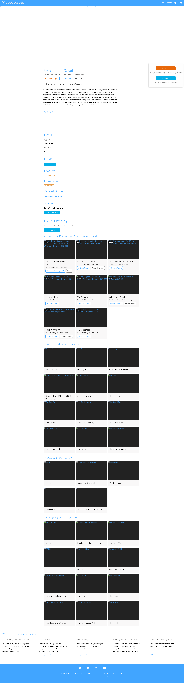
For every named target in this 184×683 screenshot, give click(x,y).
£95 (78, 242)
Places (32, 3)
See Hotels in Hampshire (53, 196)
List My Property (166, 3)
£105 (79, 278)
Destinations (45, 3)
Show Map (50, 165)
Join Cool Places (52, 230)
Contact (106, 673)
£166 (47, 242)
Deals (68, 3)
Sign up (120, 673)
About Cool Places (66, 673)
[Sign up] (174, 2)
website (87, 676)
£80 (78, 311)
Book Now (166, 68)
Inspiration (57, 3)
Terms (99, 673)
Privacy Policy (90, 673)
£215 (47, 278)
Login (113, 673)
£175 (111, 242)
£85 (110, 278)
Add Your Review (52, 212)
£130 (47, 311)
